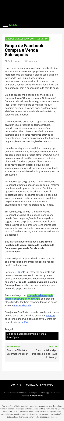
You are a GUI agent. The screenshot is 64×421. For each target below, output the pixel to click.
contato (50, 315)
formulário (23, 322)
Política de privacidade (39, 385)
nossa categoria (22, 305)
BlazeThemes (36, 395)
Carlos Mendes (15, 61)
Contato (16, 385)
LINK (17, 272)
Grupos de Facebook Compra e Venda (27, 39)
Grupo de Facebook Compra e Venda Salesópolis (26, 335)
